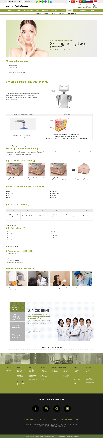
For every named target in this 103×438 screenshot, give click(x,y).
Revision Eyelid (32, 377)
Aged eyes (31, 376)
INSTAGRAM (46, 413)
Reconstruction (66, 374)
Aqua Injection (77, 379)
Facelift (53, 13)
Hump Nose (19, 370)
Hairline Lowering (43, 377)
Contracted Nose (28, 10)
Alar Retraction (20, 377)
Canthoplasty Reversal (33, 379)
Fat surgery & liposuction (57, 367)
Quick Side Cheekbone (44, 371)
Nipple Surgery (66, 375)
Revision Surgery (66, 370)
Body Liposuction (55, 371)
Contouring (45, 10)
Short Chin (42, 375)
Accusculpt (42, 379)
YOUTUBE (67, 413)
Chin (41, 372)
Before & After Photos (90, 372)
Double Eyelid (31, 370)
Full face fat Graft (55, 369)
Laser (75, 384)
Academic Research (89, 379)
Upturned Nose (20, 384)
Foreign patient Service (90, 382)
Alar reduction (20, 376)
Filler (75, 383)
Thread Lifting (38, 13)
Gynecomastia (65, 376)
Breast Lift (65, 371)
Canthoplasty (31, 371)
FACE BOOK (35, 413)
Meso (75, 382)
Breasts (63, 10)
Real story (88, 370)
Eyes (37, 10)
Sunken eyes (31, 369)
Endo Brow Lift (31, 374)
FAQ (86, 371)
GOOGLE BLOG (56, 413)
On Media (87, 380)
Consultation (83, 10)
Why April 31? (8, 369)
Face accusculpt (55, 372)
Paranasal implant (43, 376)
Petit (76, 10)
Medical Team (8, 370)
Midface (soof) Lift (62, 13)
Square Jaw (42, 369)
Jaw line (41, 374)
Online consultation (89, 369)
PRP (75, 380)
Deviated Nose (20, 374)
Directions (8, 374)
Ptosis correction (32, 372)
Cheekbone (42, 370)
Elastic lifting (46, 13)
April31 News (88, 378)
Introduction (11, 10)
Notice (92, 10)
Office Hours (8, 372)
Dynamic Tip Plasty (21, 369)
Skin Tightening (72, 13)
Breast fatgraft (65, 372)
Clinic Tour (8, 371)
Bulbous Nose (20, 372)
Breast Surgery (66, 369)
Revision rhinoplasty (21, 383)
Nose (18, 10)
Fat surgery (54, 10)
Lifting (69, 10)
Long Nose (19, 371)
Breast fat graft (54, 370)
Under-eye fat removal (33, 375)
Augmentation (20, 375)
